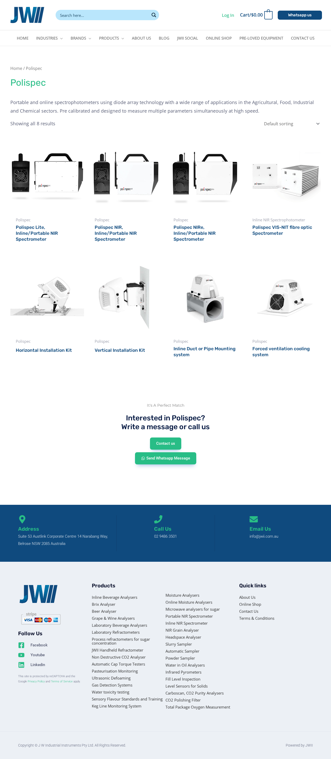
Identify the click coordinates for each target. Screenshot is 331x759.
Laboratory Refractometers (116, 632)
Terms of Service (62, 681)
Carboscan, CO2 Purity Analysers (195, 693)
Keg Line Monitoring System (116, 706)
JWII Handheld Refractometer (117, 650)
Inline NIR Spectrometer (187, 623)
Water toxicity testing (110, 692)
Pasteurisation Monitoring (115, 671)
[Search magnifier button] (153, 15)
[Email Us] (254, 519)
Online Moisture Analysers (189, 602)
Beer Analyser (104, 611)
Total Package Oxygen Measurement (198, 707)
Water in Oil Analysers (185, 665)
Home (16, 68)
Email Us (260, 529)
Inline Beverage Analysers (114, 597)
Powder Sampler (180, 658)
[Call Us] (158, 519)
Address (28, 529)
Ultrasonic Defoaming (111, 678)
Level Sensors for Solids (187, 686)
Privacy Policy (36, 681)
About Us (247, 597)
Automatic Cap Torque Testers (118, 664)
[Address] (22, 519)
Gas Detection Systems (112, 685)
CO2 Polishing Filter (183, 700)
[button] (300, 15)
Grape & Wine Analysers (113, 618)
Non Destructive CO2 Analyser (119, 657)
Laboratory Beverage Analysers (119, 625)
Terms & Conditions (256, 618)
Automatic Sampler (182, 651)
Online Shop (250, 604)
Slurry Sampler (179, 644)
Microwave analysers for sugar (193, 609)
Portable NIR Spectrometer (189, 616)
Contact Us (248, 611)
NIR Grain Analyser (182, 630)
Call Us (162, 529)
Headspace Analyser (183, 637)
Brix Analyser (103, 604)
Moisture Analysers (182, 595)
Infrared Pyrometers (183, 672)
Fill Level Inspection (183, 679)
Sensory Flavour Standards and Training (127, 699)
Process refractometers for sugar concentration (121, 641)
